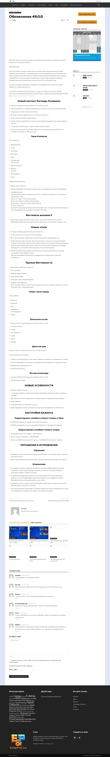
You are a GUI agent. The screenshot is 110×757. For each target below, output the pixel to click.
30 (87, 36)
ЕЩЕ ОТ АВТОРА (36, 522)
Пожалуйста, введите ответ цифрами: (20, 666)
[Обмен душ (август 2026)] (77, 89)
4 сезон (24, 696)
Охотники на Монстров (27, 711)
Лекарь (23, 709)
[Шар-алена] (77, 79)
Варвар (28, 700)
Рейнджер (12, 715)
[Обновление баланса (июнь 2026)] (39, 551)
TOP (13, 698)
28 (79, 36)
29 (83, 36)
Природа (24, 713)
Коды (56, 5)
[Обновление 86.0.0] (18, 551)
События (85, 89)
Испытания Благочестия (82, 55)
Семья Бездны (20, 717)
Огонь (19, 711)
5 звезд (30, 696)
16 (98, 42)
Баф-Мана (18, 700)
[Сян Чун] (77, 99)
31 (75, 51)
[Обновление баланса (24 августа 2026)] (18, 532)
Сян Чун (86, 96)
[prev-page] (10, 564)
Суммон (12, 721)
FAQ (50, 5)
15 (94, 42)
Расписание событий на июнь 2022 (21, 501)
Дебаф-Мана (19, 707)
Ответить (17, 579)
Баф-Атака (29, 698)
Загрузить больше (86, 107)
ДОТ (21, 705)
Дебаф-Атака (26, 705)
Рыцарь (17, 715)
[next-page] (13, 564)
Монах (32, 709)
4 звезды (17, 696)
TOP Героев (64, 5)
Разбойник (31, 713)
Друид (26, 707)
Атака (23, 698)
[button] (99, 5)
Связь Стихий (25, 715)
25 (79, 48)
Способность (30, 719)
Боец (24, 700)
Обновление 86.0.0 (14, 559)
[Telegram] (10, 1)
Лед (18, 709)
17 (75, 45)
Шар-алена (87, 75)
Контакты (98, 1)
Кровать (14, 20)
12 (83, 42)
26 (83, 48)
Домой (11, 10)
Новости (14, 5)
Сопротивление (16, 719)
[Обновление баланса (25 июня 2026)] (59, 532)
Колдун (30, 707)
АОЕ (17, 698)
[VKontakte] (13, 1)
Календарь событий (76, 5)
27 (75, 36)
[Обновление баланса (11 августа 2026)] (39, 532)
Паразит (11, 713)
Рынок (75, 707)
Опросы (75, 701)
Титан (17, 721)
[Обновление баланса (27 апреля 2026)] (59, 551)
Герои (84, 77)
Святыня (13, 717)
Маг (28, 709)
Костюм (12, 709)
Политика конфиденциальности (51, 696)
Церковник (28, 721)
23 (98, 45)
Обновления (24, 10)
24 (75, 48)
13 (87, 42)
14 (91, 42)
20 (87, 45)
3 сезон (11, 696)
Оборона (12, 711)
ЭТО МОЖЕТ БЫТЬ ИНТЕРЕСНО (19, 522)
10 (75, 42)
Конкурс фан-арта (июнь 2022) (58, 501)
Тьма (22, 721)
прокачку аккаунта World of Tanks (22, 96)
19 (83, 45)
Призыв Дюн (17, 713)
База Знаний (41, 5)
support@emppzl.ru (48, 743)
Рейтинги (31, 5)
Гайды (23, 5)
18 (79, 45)
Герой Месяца (20, 703)
